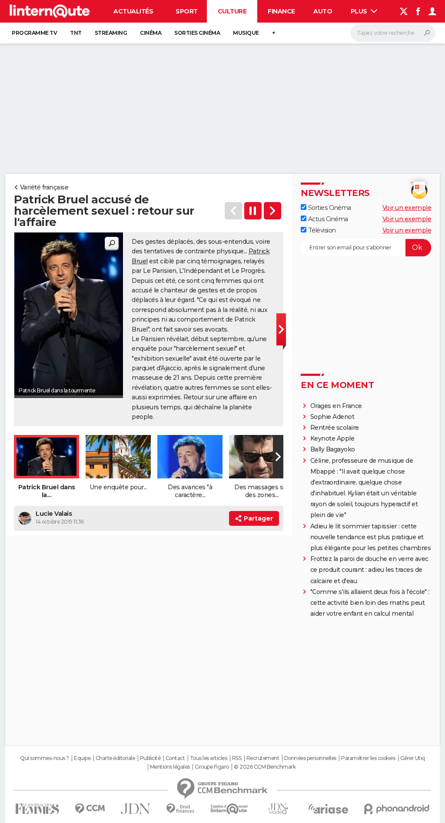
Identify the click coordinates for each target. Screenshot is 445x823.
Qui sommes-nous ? (44, 758)
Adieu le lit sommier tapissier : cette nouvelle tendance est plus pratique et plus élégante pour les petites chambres (370, 537)
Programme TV (34, 33)
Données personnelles (310, 758)
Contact (175, 758)
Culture (232, 11)
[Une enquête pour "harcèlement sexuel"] (272, 210)
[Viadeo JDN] (278, 808)
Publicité (150, 758)
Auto (322, 11)
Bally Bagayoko (332, 449)
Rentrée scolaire (334, 427)
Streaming (111, 33)
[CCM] (89, 808)
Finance (281, 11)
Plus (360, 11)
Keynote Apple (332, 438)
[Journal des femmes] (37, 808)
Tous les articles (208, 758)
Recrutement (262, 758)
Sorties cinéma (197, 33)
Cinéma (150, 33)
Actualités (133, 11)
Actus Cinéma (327, 219)
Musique (246, 33)
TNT (76, 33)
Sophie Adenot (332, 417)
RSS (237, 758)
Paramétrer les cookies (368, 758)
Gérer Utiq (412, 758)
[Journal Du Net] (136, 808)
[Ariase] (328, 808)
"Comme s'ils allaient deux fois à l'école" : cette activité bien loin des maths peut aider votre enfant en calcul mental (369, 602)
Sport (187, 11)
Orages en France (336, 406)
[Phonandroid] (397, 808)
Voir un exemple (407, 208)
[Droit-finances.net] (180, 808)
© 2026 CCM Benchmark (265, 767)
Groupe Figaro (212, 767)
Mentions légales (170, 767)
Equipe (82, 758)
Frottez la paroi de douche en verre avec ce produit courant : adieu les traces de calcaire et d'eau (369, 569)
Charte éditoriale (115, 758)
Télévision (321, 230)
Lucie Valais (54, 514)
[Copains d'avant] (229, 808)
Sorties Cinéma (328, 208)
